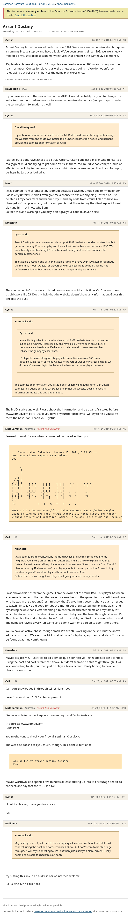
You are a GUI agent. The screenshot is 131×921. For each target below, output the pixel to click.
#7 (124, 537)
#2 (124, 115)
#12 (123, 823)
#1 (124, 88)
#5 (124, 309)
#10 (123, 708)
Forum (41, 3)
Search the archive (25, 15)
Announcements (66, 3)
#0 (124, 40)
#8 (124, 650)
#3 (124, 183)
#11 (123, 796)
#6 (124, 428)
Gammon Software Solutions (19, 3)
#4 (124, 222)
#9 (124, 681)
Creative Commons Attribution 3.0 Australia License (63, 911)
